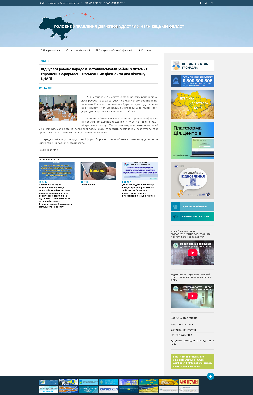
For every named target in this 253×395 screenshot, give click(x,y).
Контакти (146, 50)
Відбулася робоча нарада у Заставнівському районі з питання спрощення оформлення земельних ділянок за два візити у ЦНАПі (94, 73)
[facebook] (200, 3)
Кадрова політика (182, 324)
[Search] (212, 3)
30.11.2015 (45, 87)
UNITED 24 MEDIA (181, 335)
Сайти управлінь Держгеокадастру (59, 2)
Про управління (51, 50)
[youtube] (206, 3)
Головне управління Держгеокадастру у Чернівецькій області (120, 26)
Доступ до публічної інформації (115, 50)
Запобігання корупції (184, 329)
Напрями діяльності (79, 50)
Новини (44, 61)
